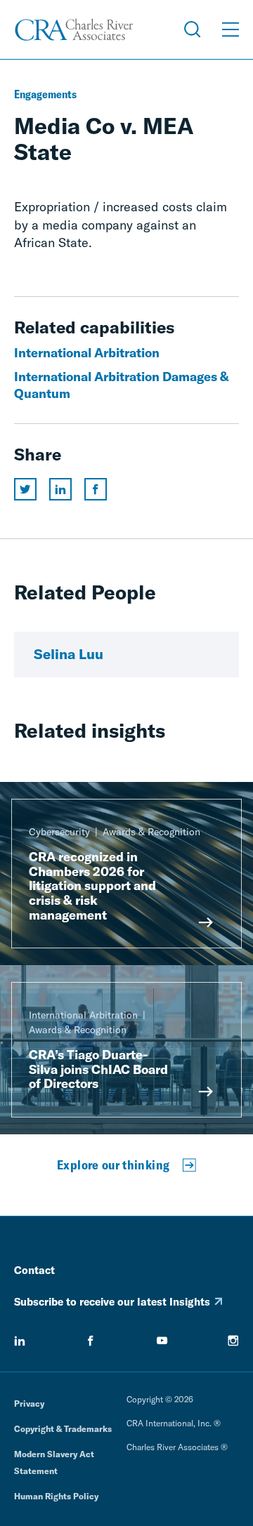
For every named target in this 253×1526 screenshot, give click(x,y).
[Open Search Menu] (192, 29)
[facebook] (90, 1341)
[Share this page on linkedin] (60, 489)
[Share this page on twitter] (25, 489)
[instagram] (233, 1341)
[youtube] (162, 1341)
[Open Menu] (230, 29)
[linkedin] (19, 1341)
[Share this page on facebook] (95, 489)
